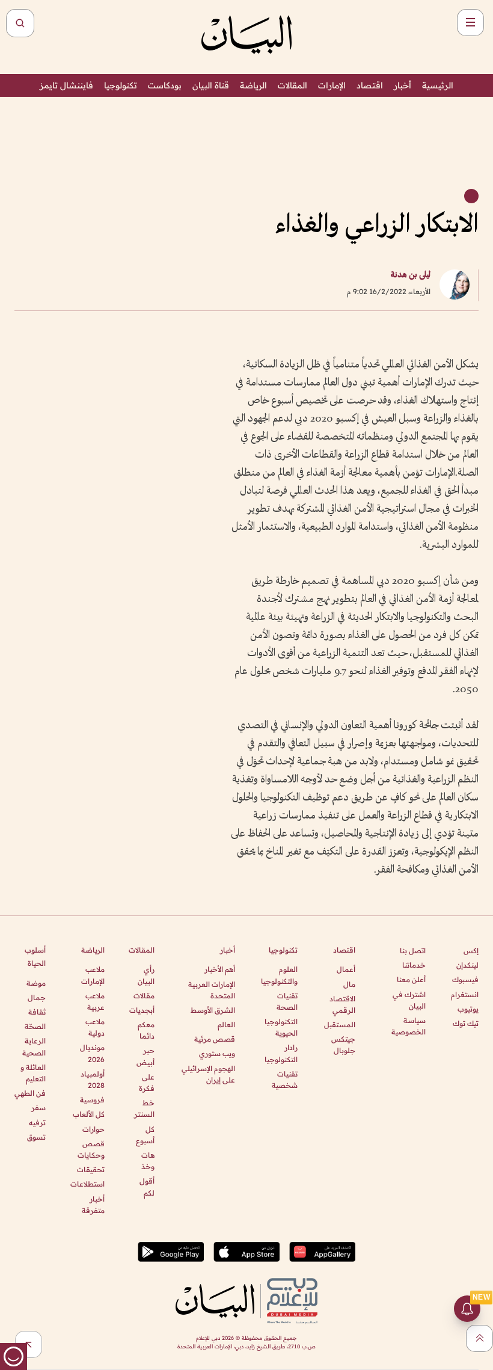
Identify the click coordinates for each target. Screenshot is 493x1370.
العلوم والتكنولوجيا (279, 975)
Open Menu (470, 22)
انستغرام (465, 994)
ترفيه (37, 1122)
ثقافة (37, 1011)
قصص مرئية (214, 1038)
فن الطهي (30, 1093)
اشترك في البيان (409, 1000)
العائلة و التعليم (33, 1073)
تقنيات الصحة (287, 1001)
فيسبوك (465, 979)
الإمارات (332, 85)
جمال (37, 997)
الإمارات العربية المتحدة (211, 990)
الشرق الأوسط (213, 1010)
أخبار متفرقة (93, 1204)
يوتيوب (468, 1008)
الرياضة (253, 85)
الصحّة (35, 1026)
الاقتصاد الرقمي (342, 1004)
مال (349, 984)
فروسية (92, 1099)
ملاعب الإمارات (92, 975)
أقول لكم (147, 1186)
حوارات (93, 1129)
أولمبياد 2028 (92, 1079)
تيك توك (466, 1023)
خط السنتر (144, 1108)
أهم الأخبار (219, 969)
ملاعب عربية (94, 1001)
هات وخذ (148, 1160)
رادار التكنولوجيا (281, 1053)
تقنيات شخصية (285, 1079)
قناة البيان (210, 85)
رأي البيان (146, 975)
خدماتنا (414, 964)
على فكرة (147, 1082)
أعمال (346, 969)
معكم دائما (146, 1030)
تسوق (36, 1136)
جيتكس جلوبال (343, 1044)
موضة (36, 983)
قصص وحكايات (91, 1149)
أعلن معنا (411, 979)
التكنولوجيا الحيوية (281, 1027)
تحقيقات (90, 1169)
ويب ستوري (217, 1053)
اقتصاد (370, 85)
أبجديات (142, 1010)
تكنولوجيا (120, 85)
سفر (38, 1107)
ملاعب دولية (94, 1027)
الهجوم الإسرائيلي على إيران (208, 1074)
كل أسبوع (145, 1135)
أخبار (402, 85)
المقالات (292, 85)
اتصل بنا (413, 950)
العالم (226, 1024)
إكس (471, 950)
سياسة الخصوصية (408, 1026)
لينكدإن (467, 964)
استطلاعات (87, 1183)
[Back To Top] (479, 1338)
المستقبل (339, 1024)
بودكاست (165, 85)
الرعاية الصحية (34, 1046)
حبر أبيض (145, 1056)
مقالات (144, 995)
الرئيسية (437, 85)
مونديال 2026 (92, 1053)
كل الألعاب (88, 1114)
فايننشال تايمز (66, 85)
